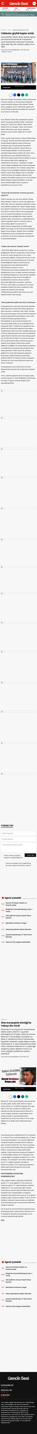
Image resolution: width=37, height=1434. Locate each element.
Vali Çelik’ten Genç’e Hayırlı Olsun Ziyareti (18, 917)
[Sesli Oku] (10, 95)
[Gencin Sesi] (19, 3)
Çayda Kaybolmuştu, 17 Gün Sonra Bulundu (19, 936)
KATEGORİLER (7, 1385)
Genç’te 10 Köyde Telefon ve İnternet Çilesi (16, 904)
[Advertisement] (18, 882)
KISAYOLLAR (6, 1390)
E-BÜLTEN (5, 1395)
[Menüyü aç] (3, 3)
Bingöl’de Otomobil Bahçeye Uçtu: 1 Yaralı (19, 15)
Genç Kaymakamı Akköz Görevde (18, 929)
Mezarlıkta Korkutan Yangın (16, 923)
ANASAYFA (3, 30)
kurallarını (17, 855)
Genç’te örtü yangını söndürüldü (18, 942)
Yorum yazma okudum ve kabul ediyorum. (13, 856)
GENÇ (9, 30)
